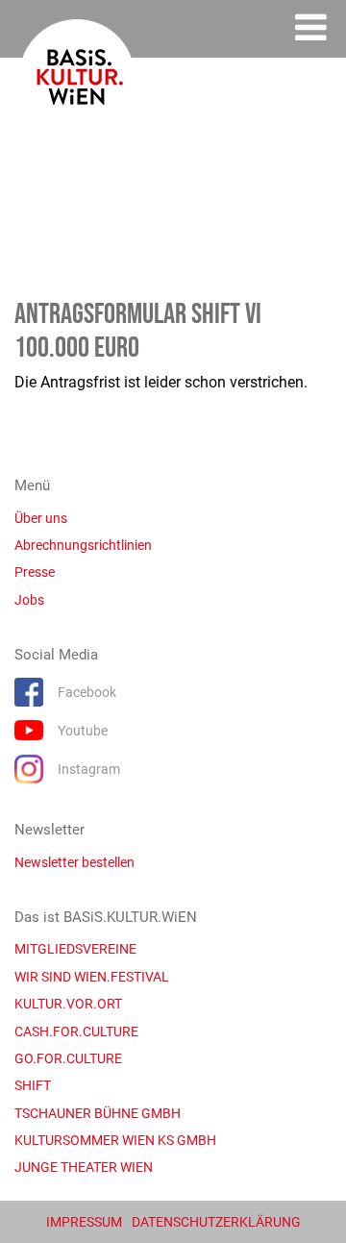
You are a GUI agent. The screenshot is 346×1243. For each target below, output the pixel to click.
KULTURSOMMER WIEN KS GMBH (115, 1140)
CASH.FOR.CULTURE (76, 1031)
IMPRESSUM (84, 1222)
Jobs (29, 600)
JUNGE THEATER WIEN (83, 1167)
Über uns (40, 518)
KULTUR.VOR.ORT (68, 1003)
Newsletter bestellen (74, 862)
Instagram (89, 769)
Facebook (87, 692)
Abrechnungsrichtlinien (83, 545)
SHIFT (32, 1085)
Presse (34, 572)
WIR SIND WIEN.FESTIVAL (91, 976)
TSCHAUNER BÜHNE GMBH (97, 1113)
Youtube (83, 730)
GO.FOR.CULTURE (68, 1058)
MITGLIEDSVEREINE (75, 949)
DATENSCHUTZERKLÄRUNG (216, 1222)
